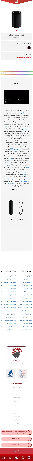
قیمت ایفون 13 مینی (11, 298)
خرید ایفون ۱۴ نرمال (11, 330)
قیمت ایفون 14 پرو (11, 288)
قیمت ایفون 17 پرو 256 (26, 304)
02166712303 (15, 445)
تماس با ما (16, 394)
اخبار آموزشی (16, 413)
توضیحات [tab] (28, 73)
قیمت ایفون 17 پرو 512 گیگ (25, 307)
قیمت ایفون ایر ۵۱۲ (27, 279)
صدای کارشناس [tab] (4, 73)
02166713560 (15, 439)
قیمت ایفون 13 (12, 295)
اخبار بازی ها (16, 420)
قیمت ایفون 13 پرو (11, 301)
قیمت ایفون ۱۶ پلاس (27, 326)
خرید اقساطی (16, 397)
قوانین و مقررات (16, 391)
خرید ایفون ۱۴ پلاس (11, 326)
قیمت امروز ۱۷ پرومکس (26, 330)
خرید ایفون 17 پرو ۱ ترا (26, 311)
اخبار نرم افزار (16, 416)
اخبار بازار (16, 423)
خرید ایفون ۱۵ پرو (11, 314)
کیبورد (24, 174)
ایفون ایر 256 (28, 276)
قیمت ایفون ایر (28, 295)
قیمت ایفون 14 (12, 285)
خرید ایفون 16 (28, 314)
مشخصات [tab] (20, 73)
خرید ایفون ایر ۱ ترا (27, 282)
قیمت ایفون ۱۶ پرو (27, 317)
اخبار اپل (16, 410)
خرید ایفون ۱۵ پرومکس (10, 311)
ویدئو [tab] (12, 73)
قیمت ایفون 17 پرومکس (26, 320)
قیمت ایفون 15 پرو (11, 279)
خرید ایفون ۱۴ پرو (11, 323)
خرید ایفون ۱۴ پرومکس (10, 320)
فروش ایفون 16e (28, 323)
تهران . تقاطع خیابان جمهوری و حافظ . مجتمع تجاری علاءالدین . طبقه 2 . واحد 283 (14, 432)
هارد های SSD (14, 149)
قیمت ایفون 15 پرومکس (10, 282)
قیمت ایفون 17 (28, 288)
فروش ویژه (16, 401)
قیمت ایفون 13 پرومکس (10, 304)
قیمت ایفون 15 (12, 276)
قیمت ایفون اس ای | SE (10, 307)
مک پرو (22, 113)
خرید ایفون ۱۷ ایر (27, 292)
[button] (4, 18)
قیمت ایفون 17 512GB (26, 301)
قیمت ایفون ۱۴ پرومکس (10, 292)
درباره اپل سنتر (16, 387)
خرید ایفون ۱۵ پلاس (11, 317)
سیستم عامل (10, 183)
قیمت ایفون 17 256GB (26, 298)
